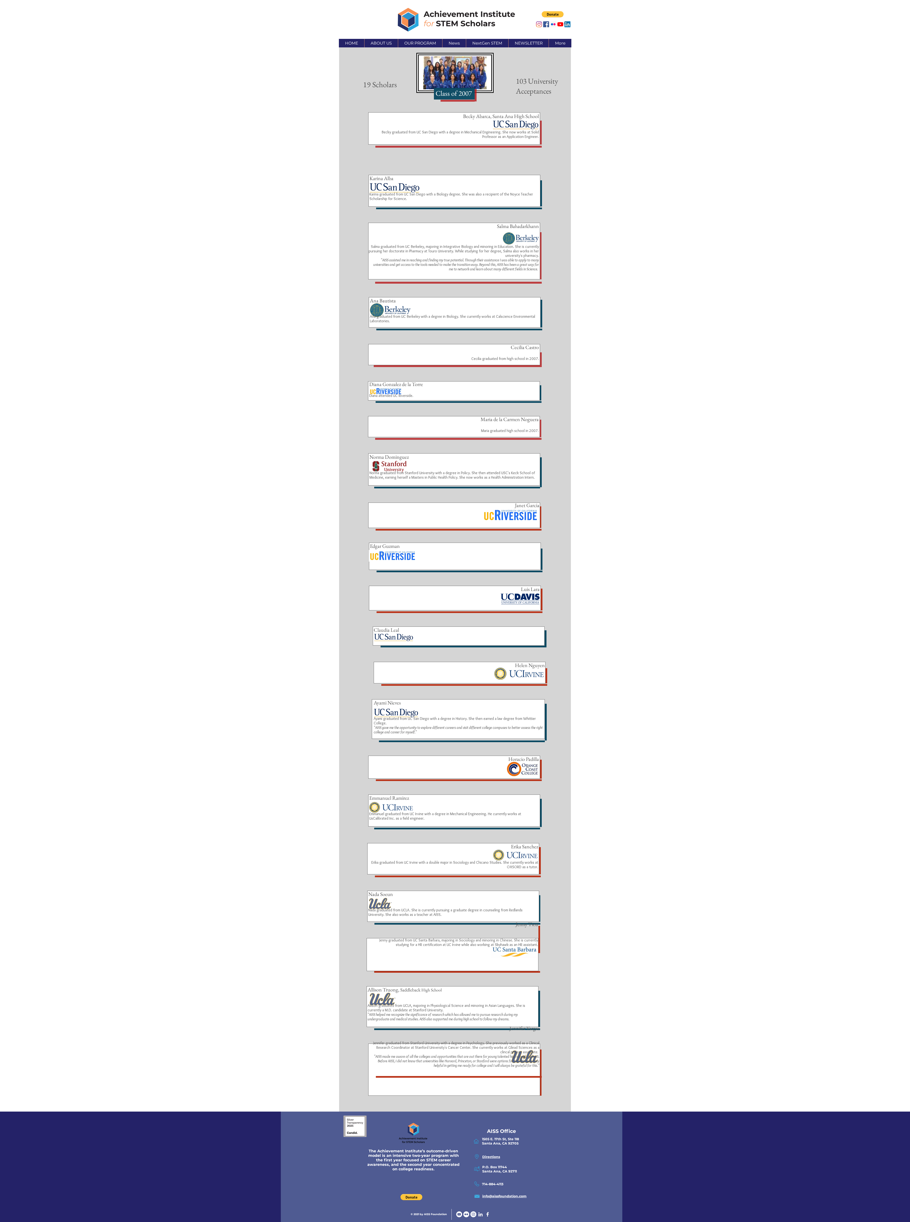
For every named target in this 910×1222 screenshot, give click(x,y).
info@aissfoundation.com (504, 1196)
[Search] (566, 24)
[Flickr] (466, 1214)
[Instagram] (539, 24)
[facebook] (488, 1214)
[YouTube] (459, 1214)
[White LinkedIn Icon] (480, 1214)
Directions (491, 1157)
